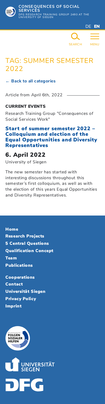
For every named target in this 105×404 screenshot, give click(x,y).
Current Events (25, 106)
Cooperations (20, 277)
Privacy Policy (20, 299)
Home (11, 229)
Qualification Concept (29, 251)
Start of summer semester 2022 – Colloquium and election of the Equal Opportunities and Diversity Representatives (51, 137)
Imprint (13, 306)
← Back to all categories (30, 81)
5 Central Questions (27, 243)
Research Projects (24, 236)
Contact (14, 284)
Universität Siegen (25, 291)
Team (11, 258)
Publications (19, 265)
